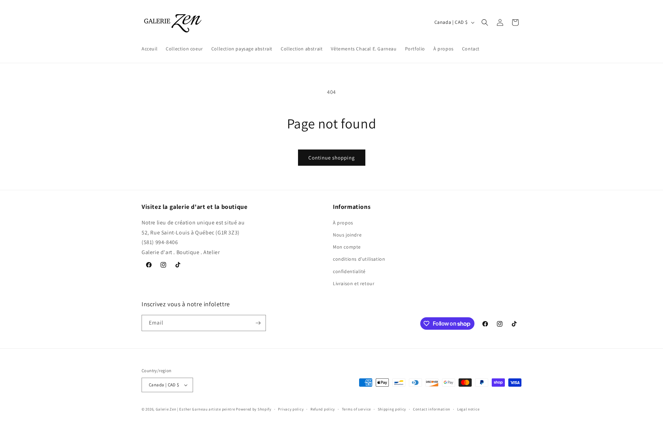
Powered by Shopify (253, 409)
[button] (484, 22)
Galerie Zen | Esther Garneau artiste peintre (195, 409)
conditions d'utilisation (359, 259)
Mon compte (347, 247)
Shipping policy (392, 409)
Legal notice (468, 409)
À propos (343, 223)
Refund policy (322, 409)
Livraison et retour (353, 283)
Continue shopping (331, 157)
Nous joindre (347, 235)
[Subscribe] (258, 323)
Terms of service (356, 409)
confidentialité (349, 271)
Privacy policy (291, 409)
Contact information (431, 409)
